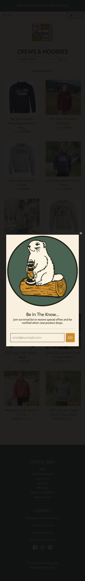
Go (70, 338)
